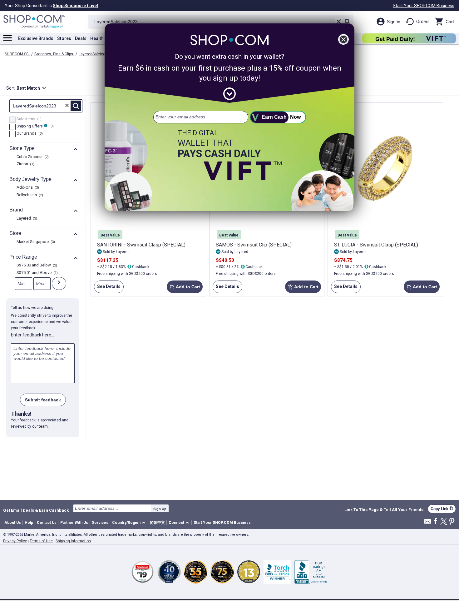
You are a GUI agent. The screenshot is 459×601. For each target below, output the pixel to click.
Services (100, 522)
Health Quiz (102, 38)
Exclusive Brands (35, 38)
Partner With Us (74, 522)
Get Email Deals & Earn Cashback (36, 510)
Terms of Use (41, 541)
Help (29, 522)
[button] (129, 523)
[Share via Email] (427, 523)
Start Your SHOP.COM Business (423, 5)
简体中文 (157, 522)
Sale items (28, 119)
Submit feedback (43, 399)
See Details (107, 288)
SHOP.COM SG (17, 54)
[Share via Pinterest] (451, 522)
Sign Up (159, 509)
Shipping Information (73, 541)
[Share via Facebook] (435, 521)
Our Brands (29, 134)
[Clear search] (339, 21)
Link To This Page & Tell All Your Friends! (384, 510)
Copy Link (442, 508)
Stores (64, 38)
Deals (80, 38)
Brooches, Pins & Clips (54, 54)
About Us (12, 522)
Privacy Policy (15, 541)
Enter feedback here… (32, 335)
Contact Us (47, 522)
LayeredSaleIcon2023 (98, 54)
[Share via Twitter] (443, 522)
